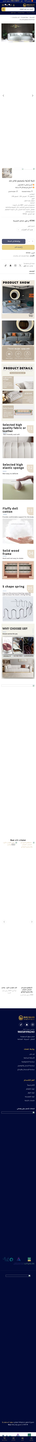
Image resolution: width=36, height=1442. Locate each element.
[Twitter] (20, 265)
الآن (25, 266)
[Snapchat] (10, 265)
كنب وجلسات (15, 17)
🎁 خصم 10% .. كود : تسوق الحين (18, 1)
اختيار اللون (31, 226)
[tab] (32, 272)
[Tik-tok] (6, 265)
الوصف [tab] (32, 271)
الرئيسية (32, 17)
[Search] (3, 9)
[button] (13, 5)
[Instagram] (15, 265)
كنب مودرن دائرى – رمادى (9, 988)
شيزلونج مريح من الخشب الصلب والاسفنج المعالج (26, 990)
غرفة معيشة (24, 17)
